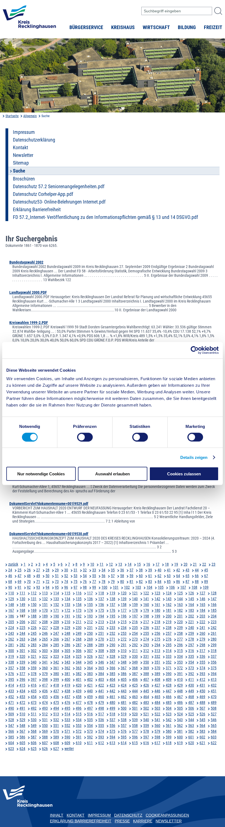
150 (33, 604)
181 (168, 610)
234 (123, 627)
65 (187, 576)
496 (78, 708)
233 (112, 627)
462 (123, 697)
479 (101, 702)
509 (11, 714)
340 (33, 662)
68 (10, 581)
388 (146, 673)
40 (159, 570)
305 (67, 650)
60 (141, 576)
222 (202, 622)
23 (213, 564)
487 (191, 702)
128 (213, 593)
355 (202, 662)
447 (168, 691)
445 (146, 691)
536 (101, 720)
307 (90, 650)
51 (57, 576)
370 (157, 668)
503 (157, 708)
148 (11, 604)
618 (168, 743)
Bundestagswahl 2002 (26, 262)
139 (123, 599)
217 (146, 622)
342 (56, 662)
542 (168, 720)
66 (197, 576)
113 (45, 593)
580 (168, 731)
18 (167, 564)
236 (146, 627)
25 (19, 570)
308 (101, 650)
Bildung (187, 27)
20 (185, 564)
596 (135, 737)
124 (168, 593)
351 (157, 662)
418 (56, 685)
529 (22, 720)
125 (180, 593)
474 (45, 702)
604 (11, 743)
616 (146, 743)
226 (33, 627)
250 (90, 633)
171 (56, 610)
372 (180, 668)
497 (90, 708)
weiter (69, 748)
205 (11, 622)
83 (150, 581)
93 (38, 587)
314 (168, 650)
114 (56, 593)
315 (180, 650)
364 (90, 668)
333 (168, 656)
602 (202, 737)
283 (33, 645)
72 (47, 581)
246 (45, 633)
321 (33, 656)
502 (146, 708)
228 (56, 627)
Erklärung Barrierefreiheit (37, 209)
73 (57, 581)
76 (85, 581)
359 (33, 668)
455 (45, 697)
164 (191, 604)
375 (213, 668)
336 (202, 656)
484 (157, 702)
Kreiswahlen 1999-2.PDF (28, 322)
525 (191, 714)
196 (123, 616)
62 (159, 576)
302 (33, 650)
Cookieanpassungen (167, 815)
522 (157, 714)
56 (103, 576)
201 (180, 616)
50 (47, 576)
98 (85, 587)
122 (146, 593)
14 (129, 564)
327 (101, 656)
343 (67, 662)
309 (112, 650)
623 (11, 748)
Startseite (12, 116)
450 (202, 691)
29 (57, 570)
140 (135, 599)
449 (191, 691)
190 (56, 616)
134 (67, 599)
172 (67, 610)
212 (90, 622)
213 (101, 622)
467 (180, 697)
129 (11, 599)
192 (78, 616)
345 (90, 662)
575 (112, 731)
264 (33, 639)
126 (191, 593)
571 (67, 731)
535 (90, 720)
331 (146, 656)
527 (213, 714)
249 (78, 633)
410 (180, 679)
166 (213, 604)
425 (135, 685)
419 (67, 685)
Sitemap (21, 163)
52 (66, 576)
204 (213, 616)
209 (56, 622)
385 (112, 673)
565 (213, 725)
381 (67, 673)
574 (101, 731)
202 (191, 616)
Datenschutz (128, 815)
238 (168, 627)
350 (146, 662)
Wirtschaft (156, 27)
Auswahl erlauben (112, 474)
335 (191, 656)
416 (33, 685)
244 (22, 633)
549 (33, 725)
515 (78, 714)
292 (135, 645)
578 (146, 731)
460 (101, 697)
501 (135, 708)
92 (29, 587)
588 (45, 737)
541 (157, 720)
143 (168, 599)
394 (213, 673)
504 (168, 708)
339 (22, 662)
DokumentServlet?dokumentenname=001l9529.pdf (48, 503)
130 (22, 599)
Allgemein (30, 116)
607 (45, 743)
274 (146, 639)
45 (206, 570)
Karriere (142, 821)
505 (180, 708)
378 (33, 673)
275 (157, 639)
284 (45, 645)
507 (202, 708)
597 (146, 737)
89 (206, 581)
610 (78, 743)
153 (67, 604)
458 (78, 697)
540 (146, 720)
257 (168, 633)
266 (56, 639)
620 (191, 743)
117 (90, 593)
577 (135, 731)
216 (135, 622)
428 (168, 685)
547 (11, 725)
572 (78, 731)
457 (67, 697)
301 (22, 650)
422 (101, 685)
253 (123, 633)
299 (213, 645)
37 (131, 570)
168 (22, 610)
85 (169, 581)
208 (45, 622)
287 (78, 645)
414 (11, 685)
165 (202, 604)
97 (75, 587)
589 (56, 737)
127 (202, 593)
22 (204, 564)
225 (22, 627)
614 (123, 743)
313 (157, 650)
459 (90, 697)
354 (191, 662)
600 (180, 737)
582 (191, 731)
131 (33, 599)
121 (135, 593)
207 (33, 622)
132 (45, 599)
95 (57, 587)
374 (202, 668)
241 (202, 627)
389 (157, 673)
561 (168, 725)
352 (168, 662)
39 (150, 570)
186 (11, 616)
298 (202, 645)
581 (180, 731)
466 (168, 697)
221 (191, 622)
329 (123, 656)
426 (146, 685)
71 (38, 581)
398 (45, 679)
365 (101, 668)
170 (45, 610)
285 (56, 645)
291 (123, 645)
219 (168, 622)
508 (213, 708)
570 (56, 731)
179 (146, 610)
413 (213, 679)
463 (135, 697)
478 (90, 702)
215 (123, 622)
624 (22, 748)
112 (33, 593)
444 (135, 691)
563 (191, 725)
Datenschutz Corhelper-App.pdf (43, 194)
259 (191, 633)
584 (213, 731)
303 (45, 650)
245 (33, 633)
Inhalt (56, 815)
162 (168, 604)
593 (101, 737)
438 (67, 691)
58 (122, 576)
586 (22, 737)
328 (112, 656)
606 (33, 743)
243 (11, 633)
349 (135, 662)
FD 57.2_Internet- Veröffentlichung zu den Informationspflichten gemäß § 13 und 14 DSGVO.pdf (105, 217)
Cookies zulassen (184, 474)
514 (67, 714)
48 (29, 576)
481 (123, 702)
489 (213, 702)
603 (213, 737)
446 (157, 691)
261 (213, 633)
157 (112, 604)
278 (191, 639)
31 (75, 570)
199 (157, 616)
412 (202, 679)
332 (157, 656)
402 (90, 679)
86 (178, 581)
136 (90, 599)
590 (67, 737)
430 (191, 685)
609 (67, 743)
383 (90, 673)
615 (135, 743)
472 (22, 702)
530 (33, 720)
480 (112, 702)
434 (22, 691)
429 (180, 685)
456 (56, 697)
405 (123, 679)
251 (101, 633)
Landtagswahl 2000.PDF (28, 292)
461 (112, 697)
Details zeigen (193, 457)
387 (135, 673)
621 (202, 743)
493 (45, 708)
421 (90, 685)
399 (56, 679)
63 (169, 576)
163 (180, 604)
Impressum (24, 132)
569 (45, 731)
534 (78, 720)
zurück (13, 564)
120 (123, 593)
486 (180, 702)
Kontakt (20, 147)
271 (112, 639)
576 (123, 731)
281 (11, 645)
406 (135, 679)
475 (56, 702)
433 (11, 691)
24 (10, 570)
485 (168, 702)
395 (11, 679)
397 (33, 679)
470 (213, 697)
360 (45, 668)
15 (139, 564)
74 (66, 581)
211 (78, 622)
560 (157, 725)
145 (191, 599)
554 (90, 725)
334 (180, 656)
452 (11, 697)
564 (202, 725)
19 (176, 564)
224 (11, 627)
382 (78, 673)
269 (90, 639)
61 (150, 576)
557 (123, 725)
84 (159, 581)
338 (11, 662)
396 (22, 679)
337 (213, 656)
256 (157, 633)
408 (157, 679)
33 (94, 570)
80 (122, 581)
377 (22, 673)
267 (67, 639)
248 (67, 633)
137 (101, 599)
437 (56, 691)
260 (202, 633)
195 (112, 616)
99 (94, 587)
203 (202, 616)
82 (141, 581)
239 (180, 627)
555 (101, 725)
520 (135, 714)
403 (101, 679)
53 (75, 576)
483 (146, 702)
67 (206, 576)
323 (56, 656)
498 (101, 708)
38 (141, 570)
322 (45, 656)
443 (123, 691)
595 (123, 737)
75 (75, 581)
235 (135, 627)
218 (157, 622)
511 (33, 714)
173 (78, 610)
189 (45, 616)
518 (112, 714)
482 (135, 702)
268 (78, 639)
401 (78, 679)
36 (122, 570)
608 (56, 743)
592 (90, 737)
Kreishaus (123, 27)
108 (194, 587)
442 (112, 691)
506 (191, 708)
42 (178, 570)
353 (180, 662)
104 (149, 587)
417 (45, 685)
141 (146, 599)
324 (67, 656)
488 (202, 702)
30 (66, 570)
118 (101, 593)
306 (78, 650)
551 (56, 725)
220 (180, 622)
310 (123, 650)
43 (187, 570)
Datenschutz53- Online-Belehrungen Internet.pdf (59, 202)
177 (123, 610)
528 (11, 720)
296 (180, 645)
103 (138, 587)
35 (113, 570)
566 (11, 731)
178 (135, 610)
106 (172, 587)
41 (169, 570)
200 (168, 616)
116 (78, 593)
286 (67, 645)
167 (11, 610)
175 (101, 610)
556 (112, 725)
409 (168, 679)
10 (92, 564)
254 (135, 633)
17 (157, 564)
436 (45, 691)
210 (67, 622)
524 (180, 714)
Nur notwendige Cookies (41, 474)
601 (191, 737)
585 (11, 737)
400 (67, 679)
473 (33, 702)
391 (180, 673)
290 (112, 645)
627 (56, 748)
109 (206, 587)
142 (157, 599)
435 (33, 691)
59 (131, 576)
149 (22, 604)
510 (22, 714)
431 (202, 685)
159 (135, 604)
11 (101, 564)
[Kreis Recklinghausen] (29, 18)
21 (195, 564)
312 (146, 650)
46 (10, 576)
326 (90, 656)
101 (116, 587)
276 (168, 639)
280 (213, 639)
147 (213, 599)
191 (67, 616)
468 (191, 697)
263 (22, 639)
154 (78, 604)
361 (56, 668)
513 (56, 714)
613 (112, 743)
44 (197, 570)
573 (90, 731)
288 (90, 645)
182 (180, 610)
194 (101, 616)
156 (101, 604)
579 (157, 731)
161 (157, 604)
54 (85, 576)
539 (135, 720)
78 (103, 581)
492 (33, 708)
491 (22, 708)
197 (135, 616)
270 (101, 639)
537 (112, 720)
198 (146, 616)
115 (67, 593)
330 (135, 656)
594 (112, 737)
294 (157, 645)
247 (56, 633)
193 (90, 616)
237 (157, 627)
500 (123, 708)
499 (112, 708)
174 (90, 610)
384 (101, 673)
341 (45, 662)
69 (19, 581)
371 (168, 668)
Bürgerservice (86, 27)
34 (103, 570)
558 (135, 725)
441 (101, 691)
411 (191, 679)
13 (120, 564)
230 (78, 627)
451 (213, 691)
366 (112, 668)
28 (47, 570)
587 (33, 737)
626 (45, 748)
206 (22, 622)
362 (67, 668)
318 (213, 650)
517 (101, 714)
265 (45, 639)
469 (202, 697)
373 (191, 668)
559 (146, 725)
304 (56, 650)
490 (11, 708)
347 (112, 662)
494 (56, 708)
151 (45, 604)
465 (157, 697)
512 (45, 714)
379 (45, 673)
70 (29, 581)
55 (94, 576)
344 (78, 662)
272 (123, 639)
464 (146, 697)
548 (22, 725)
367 (123, 668)
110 (11, 593)
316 (191, 650)
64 (178, 576)
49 (38, 576)
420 (78, 685)
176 (112, 610)
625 (33, 748)
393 (202, 673)
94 (47, 587)
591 (78, 737)
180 (157, 610)
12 (111, 564)
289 (101, 645)
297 (191, 645)
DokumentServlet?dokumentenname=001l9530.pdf (48, 534)
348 (123, 662)
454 (33, 697)
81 (131, 581)
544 (191, 720)
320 (22, 656)
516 (90, 714)
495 (67, 708)
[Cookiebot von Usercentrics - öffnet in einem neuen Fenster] (195, 350)
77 (94, 581)
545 (202, 720)
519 (123, 714)
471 (11, 702)
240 (191, 627)
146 (202, 599)
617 (157, 743)
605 (22, 743)
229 (67, 627)
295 (168, 645)
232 (101, 627)
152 (56, 604)
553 (78, 725)
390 (168, 673)
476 (67, 702)
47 (19, 576)
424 (123, 685)
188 (33, 616)
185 (213, 610)
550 (45, 725)
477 (78, 702)
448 (180, 691)
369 (146, 668)
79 (113, 581)
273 (135, 639)
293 (146, 645)
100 (104, 587)
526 (202, 714)
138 (112, 599)
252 (112, 633)
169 (33, 610)
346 (101, 662)
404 (112, 679)
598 (157, 737)
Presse (122, 821)
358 (22, 668)
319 (11, 656)
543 (180, 720)
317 (202, 650)
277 (180, 639)
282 (22, 645)
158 (123, 604)
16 (148, 564)
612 (101, 743)
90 (10, 587)
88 (197, 581)
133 (56, 599)
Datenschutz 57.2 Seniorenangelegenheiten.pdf (59, 186)
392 (191, 673)
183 (191, 610)
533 (67, 720)
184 (202, 610)
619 (180, 743)
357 (11, 668)
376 (11, 673)
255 (146, 633)
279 (202, 639)
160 (146, 604)
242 (213, 627)
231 (90, 627)
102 (127, 587)
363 (78, 668)
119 (112, 593)
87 (187, 581)
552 (67, 725)
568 (33, 731)
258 (180, 633)
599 (168, 737)
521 (146, 714)
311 (135, 650)
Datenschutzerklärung (34, 140)
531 (45, 720)
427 (157, 685)
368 (135, 668)
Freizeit (213, 27)
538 (123, 720)
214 (112, 622)
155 (90, 604)
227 (45, 627)
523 (168, 714)
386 (123, 673)
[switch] (85, 437)
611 (90, 743)
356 (213, 662)
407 (146, 679)
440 (90, 691)
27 (38, 570)
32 (85, 570)
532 (56, 720)
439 (78, 691)
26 (29, 570)
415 (22, 685)
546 (213, 720)
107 (183, 587)
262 (11, 639)
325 (78, 656)
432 (213, 685)
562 (180, 725)
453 (22, 697)
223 (213, 622)
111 (22, 593)
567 (22, 731)
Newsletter (23, 155)
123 (157, 593)
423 (112, 685)
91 (19, 587)
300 (11, 650)
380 (56, 673)
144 (180, 599)
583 (202, 731)
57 (113, 576)
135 (78, 599)
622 (213, 743)
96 (66, 587)
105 (161, 587)
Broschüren (24, 179)
